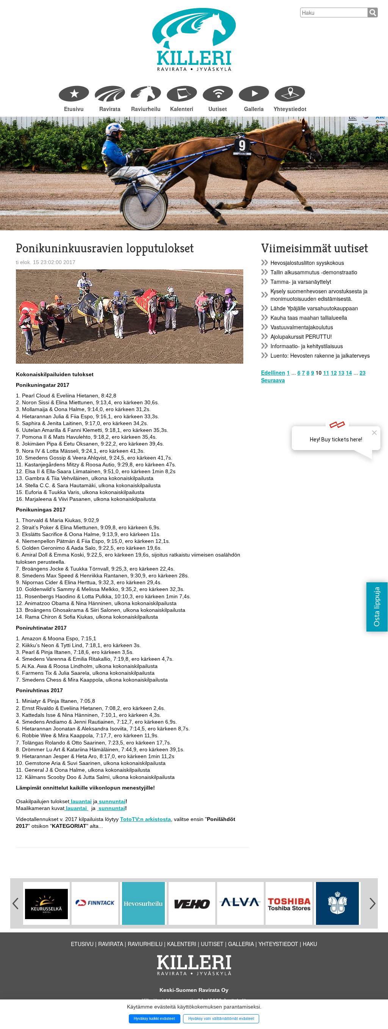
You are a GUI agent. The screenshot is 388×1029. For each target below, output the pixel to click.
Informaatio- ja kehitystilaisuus (307, 346)
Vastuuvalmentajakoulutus (302, 327)
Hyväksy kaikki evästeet (154, 1018)
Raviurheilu (146, 109)
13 (341, 372)
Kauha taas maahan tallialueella (309, 317)
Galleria (254, 109)
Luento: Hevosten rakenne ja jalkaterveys (320, 355)
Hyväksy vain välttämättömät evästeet (221, 1018)
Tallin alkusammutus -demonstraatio (314, 272)
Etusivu (74, 109)
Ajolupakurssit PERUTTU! (301, 336)
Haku (310, 944)
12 (334, 372)
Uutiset (217, 109)
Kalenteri (181, 109)
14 (349, 372)
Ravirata (109, 109)
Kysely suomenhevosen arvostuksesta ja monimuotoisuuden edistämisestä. (319, 294)
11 (326, 372)
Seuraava (273, 380)
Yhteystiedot (290, 109)
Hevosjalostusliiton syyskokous (307, 262)
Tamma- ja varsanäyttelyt (301, 281)
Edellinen (273, 372)
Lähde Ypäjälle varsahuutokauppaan (314, 308)
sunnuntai (111, 801)
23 (363, 372)
